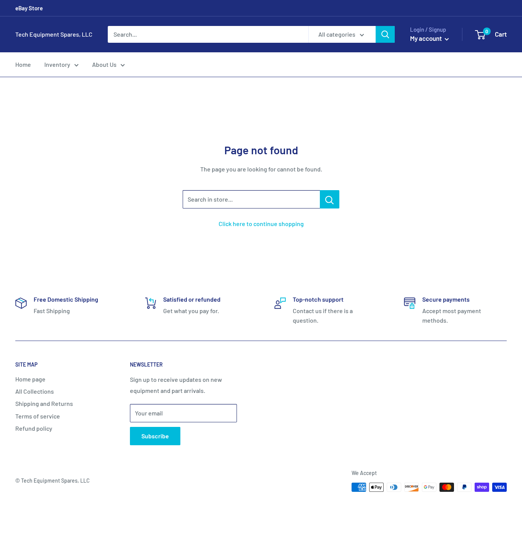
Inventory (57, 64)
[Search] (385, 34)
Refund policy (33, 428)
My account (426, 38)
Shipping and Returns (44, 403)
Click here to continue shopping (261, 223)
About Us (104, 64)
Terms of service (37, 416)
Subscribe (155, 436)
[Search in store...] (329, 199)
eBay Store (29, 8)
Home (23, 64)
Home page (30, 379)
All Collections (34, 391)
